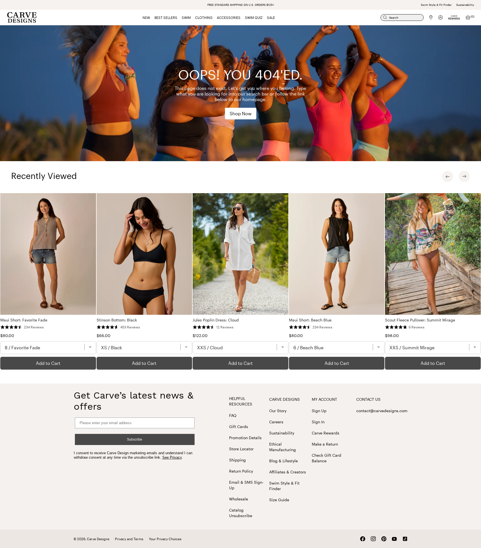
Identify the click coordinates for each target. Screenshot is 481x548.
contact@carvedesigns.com (382, 410)
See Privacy (172, 457)
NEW (146, 17)
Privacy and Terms (129, 539)
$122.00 (200, 335)
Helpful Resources (240, 401)
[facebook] (362, 538)
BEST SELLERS (165, 17)
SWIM (186, 17)
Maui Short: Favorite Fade (23, 320)
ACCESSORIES (228, 17)
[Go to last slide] (447, 176)
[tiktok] (405, 538)
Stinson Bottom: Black (117, 320)
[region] (240, 281)
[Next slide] (464, 176)
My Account (324, 399)
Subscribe (134, 439)
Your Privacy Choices (165, 539)
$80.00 (7, 335)
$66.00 (104, 335)
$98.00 (392, 335)
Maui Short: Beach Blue (310, 320)
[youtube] (394, 539)
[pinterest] (383, 538)
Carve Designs (284, 399)
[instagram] (373, 538)
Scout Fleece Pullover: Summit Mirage (420, 320)
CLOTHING (203, 17)
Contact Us (368, 399)
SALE (271, 17)
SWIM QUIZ (253, 17)
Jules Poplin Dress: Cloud (216, 320)
